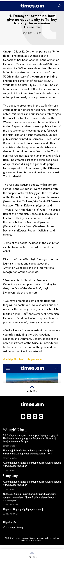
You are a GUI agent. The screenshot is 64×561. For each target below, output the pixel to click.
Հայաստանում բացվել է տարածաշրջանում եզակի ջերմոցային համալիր (32, 464)
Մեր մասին (9, 522)
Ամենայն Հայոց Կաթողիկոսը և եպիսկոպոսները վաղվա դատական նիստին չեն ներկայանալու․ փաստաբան (29, 497)
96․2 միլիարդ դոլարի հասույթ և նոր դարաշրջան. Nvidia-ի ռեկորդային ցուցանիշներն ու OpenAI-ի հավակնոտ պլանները (31, 438)
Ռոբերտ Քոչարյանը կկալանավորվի (23, 509)
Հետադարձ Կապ (13, 527)
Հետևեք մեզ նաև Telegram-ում (22, 359)
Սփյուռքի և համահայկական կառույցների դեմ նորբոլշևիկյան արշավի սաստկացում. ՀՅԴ (28, 452)
